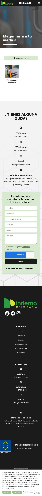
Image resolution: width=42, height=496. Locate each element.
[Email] (21, 156)
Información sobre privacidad (20, 268)
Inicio (21, 331)
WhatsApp (21, 147)
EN (37, 493)
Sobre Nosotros (21, 348)
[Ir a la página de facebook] (13, 313)
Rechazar (17, 492)
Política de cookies (8, 488)
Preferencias (29, 492)
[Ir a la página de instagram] (18, 313)
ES (39, 493)
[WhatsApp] (21, 142)
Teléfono (21, 133)
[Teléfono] (21, 127)
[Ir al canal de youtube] (7, 313)
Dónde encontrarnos (21, 175)
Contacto (21, 353)
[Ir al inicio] (7, 3)
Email (21, 161)
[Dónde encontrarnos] (21, 170)
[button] (39, 3)
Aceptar (6, 492)
